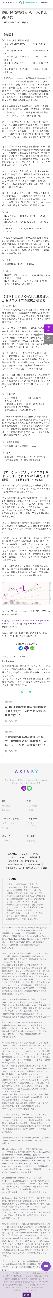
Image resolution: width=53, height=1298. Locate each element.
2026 (36, 868)
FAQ (48, 330)
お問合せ (49, 339)
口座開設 (44, 3)
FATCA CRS (15, 864)
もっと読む (26, 692)
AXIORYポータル (31, 3)
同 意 (26, 1295)
